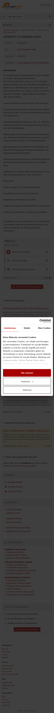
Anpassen (25, 381)
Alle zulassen (27, 373)
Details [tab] (27, 328)
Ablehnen (27, 390)
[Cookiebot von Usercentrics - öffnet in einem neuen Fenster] (39, 320)
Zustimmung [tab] (10, 328)
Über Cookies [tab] (44, 328)
